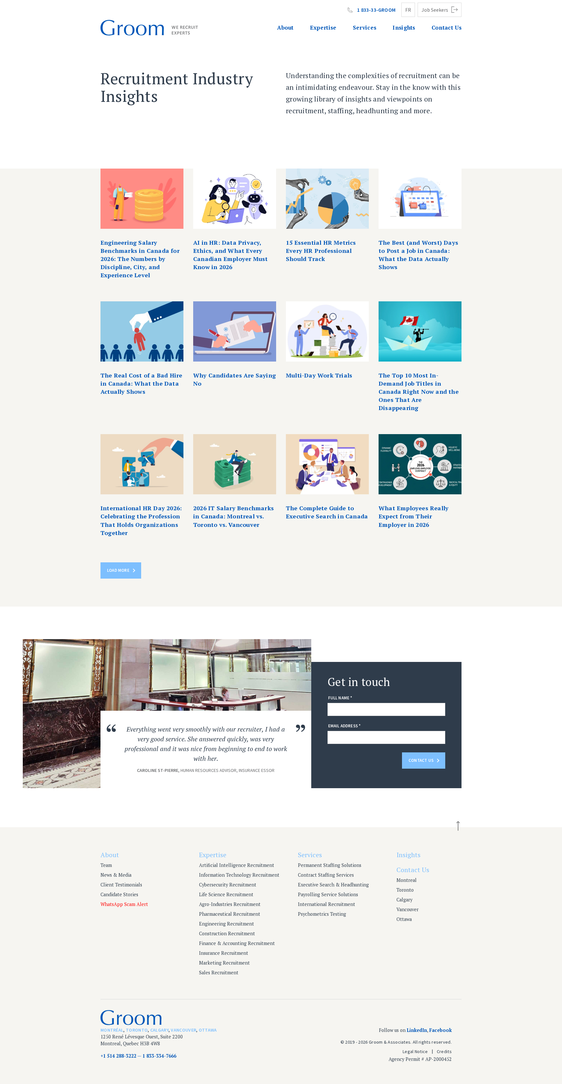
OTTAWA (208, 1030)
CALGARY (159, 1030)
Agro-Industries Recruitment (230, 904)
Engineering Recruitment (226, 924)
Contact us (421, 760)
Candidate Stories (119, 894)
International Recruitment (326, 904)
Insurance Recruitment (223, 953)
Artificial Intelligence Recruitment (236, 865)
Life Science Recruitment (226, 894)
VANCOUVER (183, 1030)
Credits (444, 1051)
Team (106, 865)
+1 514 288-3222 (118, 1056)
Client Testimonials (121, 885)
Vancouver (407, 909)
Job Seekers (434, 10)
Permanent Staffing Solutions (329, 865)
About (285, 27)
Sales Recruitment (218, 972)
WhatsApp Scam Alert (124, 904)
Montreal (406, 880)
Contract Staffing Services (326, 875)
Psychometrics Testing (322, 914)
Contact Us (447, 27)
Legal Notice (415, 1051)
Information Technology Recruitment (239, 875)
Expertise (323, 27)
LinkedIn (417, 1030)
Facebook (440, 1030)
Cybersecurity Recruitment (227, 885)
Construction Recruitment (227, 933)
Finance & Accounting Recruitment (237, 943)
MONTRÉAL (111, 1030)
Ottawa (404, 919)
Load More (118, 570)
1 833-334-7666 (159, 1056)
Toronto (405, 890)
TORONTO (137, 1030)
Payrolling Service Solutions (328, 894)
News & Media (115, 875)
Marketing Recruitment (224, 963)
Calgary (404, 900)
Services (365, 27)
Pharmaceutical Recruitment (229, 914)
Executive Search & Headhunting (333, 885)
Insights (404, 27)
